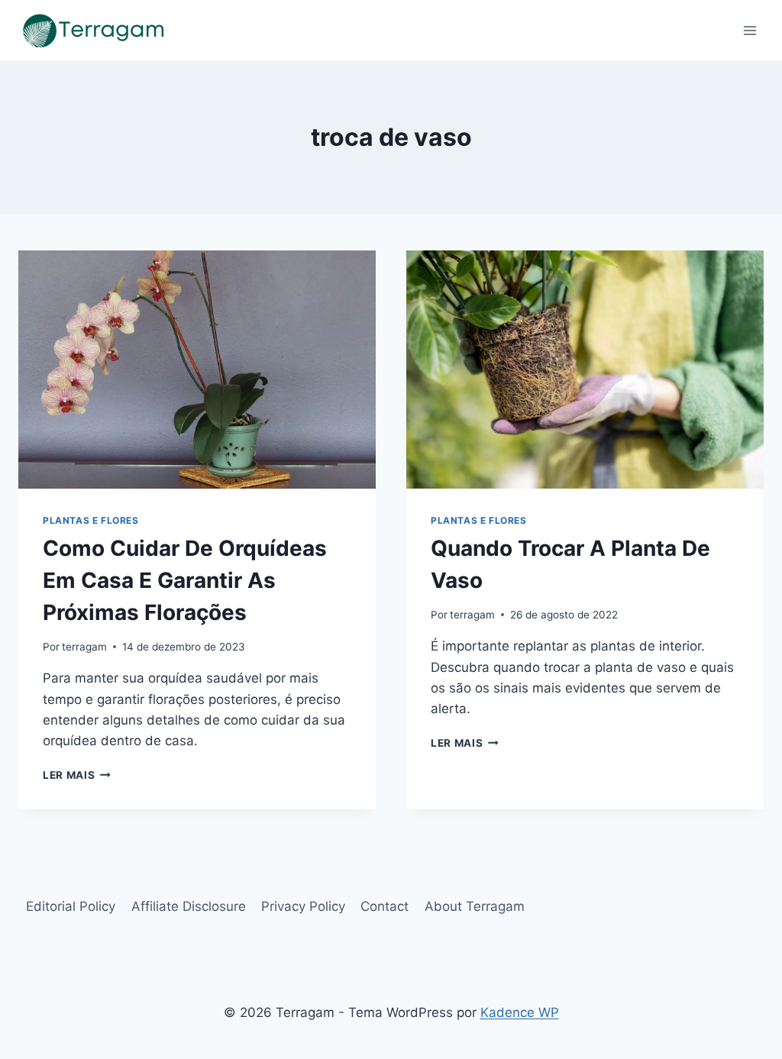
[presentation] (197, 369)
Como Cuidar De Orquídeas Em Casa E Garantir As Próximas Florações (185, 580)
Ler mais (77, 775)
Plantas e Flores (91, 520)
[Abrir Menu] (749, 30)
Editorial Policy (70, 906)
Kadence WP (519, 1012)
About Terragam (475, 906)
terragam (84, 647)
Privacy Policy (303, 906)
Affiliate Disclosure (188, 906)
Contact (384, 906)
